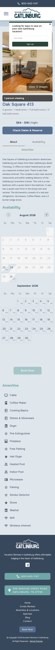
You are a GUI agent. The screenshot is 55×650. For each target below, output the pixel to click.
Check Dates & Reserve (27, 130)
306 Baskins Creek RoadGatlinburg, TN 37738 (27, 590)
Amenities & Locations (27, 610)
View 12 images (38, 86)
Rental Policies (36, 641)
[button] (6, 14)
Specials (27, 613)
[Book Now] (27, 625)
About (13, 142)
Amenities (27, 149)
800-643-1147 (27, 3)
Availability (38, 142)
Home (28, 602)
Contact (27, 621)
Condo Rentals (27, 606)
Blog (27, 617)
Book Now (27, 629)
